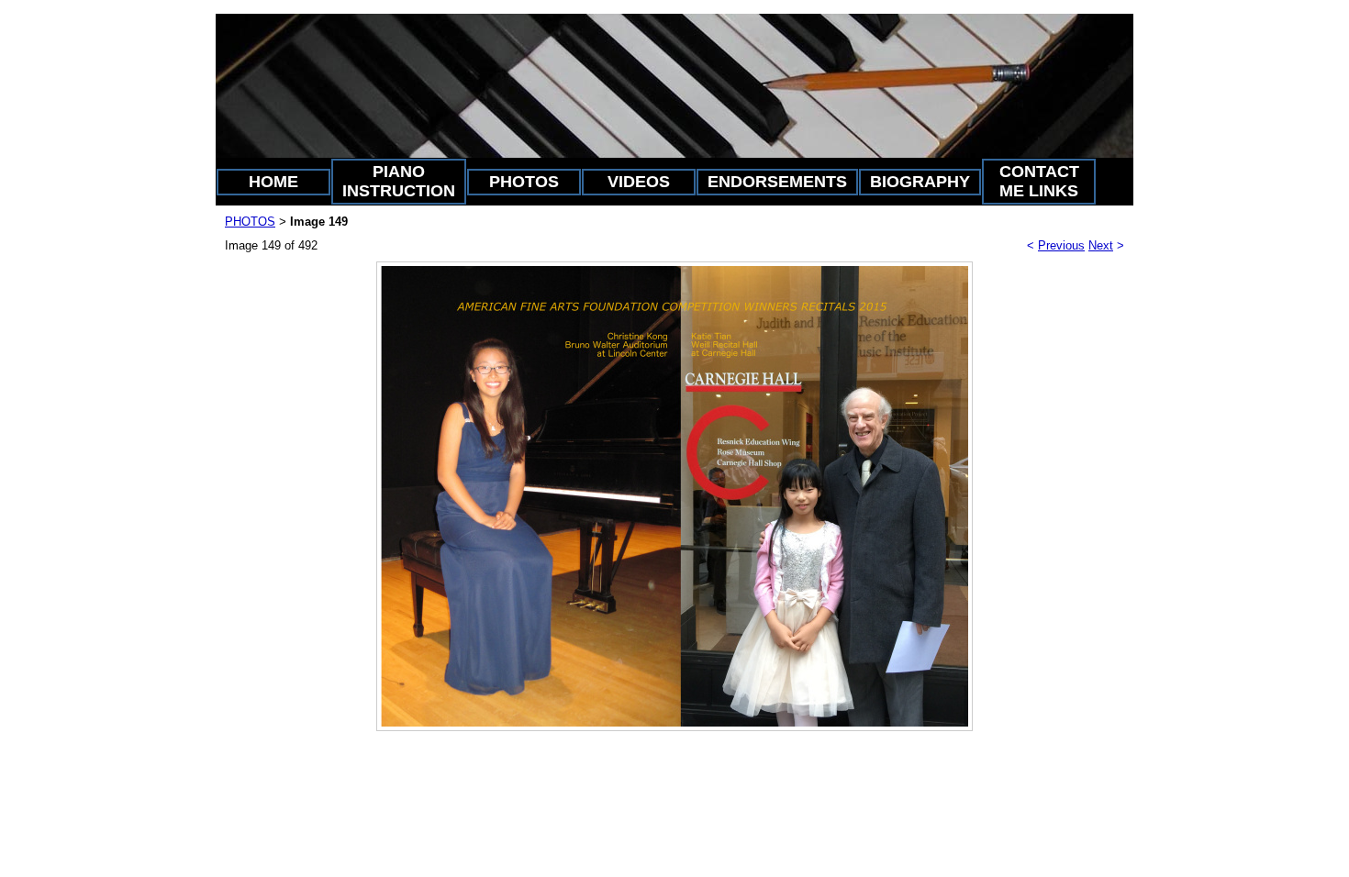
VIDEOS (639, 181)
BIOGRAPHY (920, 181)
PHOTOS (524, 181)
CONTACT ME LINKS (1039, 181)
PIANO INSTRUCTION (398, 181)
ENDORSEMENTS (777, 181)
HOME (273, 181)
